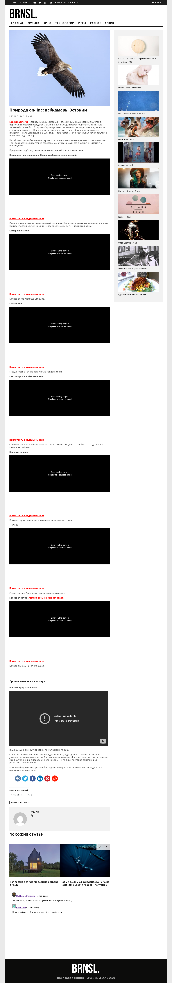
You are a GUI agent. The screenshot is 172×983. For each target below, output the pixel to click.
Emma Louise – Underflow (129, 87)
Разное (95, 23)
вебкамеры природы (20, 803)
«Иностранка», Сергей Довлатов (133, 268)
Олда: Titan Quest (126, 139)
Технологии (64, 23)
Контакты (25, 2)
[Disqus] (60, 924)
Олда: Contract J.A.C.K (127, 243)
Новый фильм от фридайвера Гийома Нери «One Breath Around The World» (84, 883)
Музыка (34, 23)
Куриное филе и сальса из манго (133, 294)
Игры (82, 23)
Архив (109, 23)
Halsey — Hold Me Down (129, 191)
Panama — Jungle (126, 165)
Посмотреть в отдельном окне (26, 218)
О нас (14, 2)
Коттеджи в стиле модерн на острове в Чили (34, 883)
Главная (17, 23)
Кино (47, 23)
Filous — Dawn (125, 217)
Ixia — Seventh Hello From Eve (131, 113)
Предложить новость (67, 2)
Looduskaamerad (18, 121)
